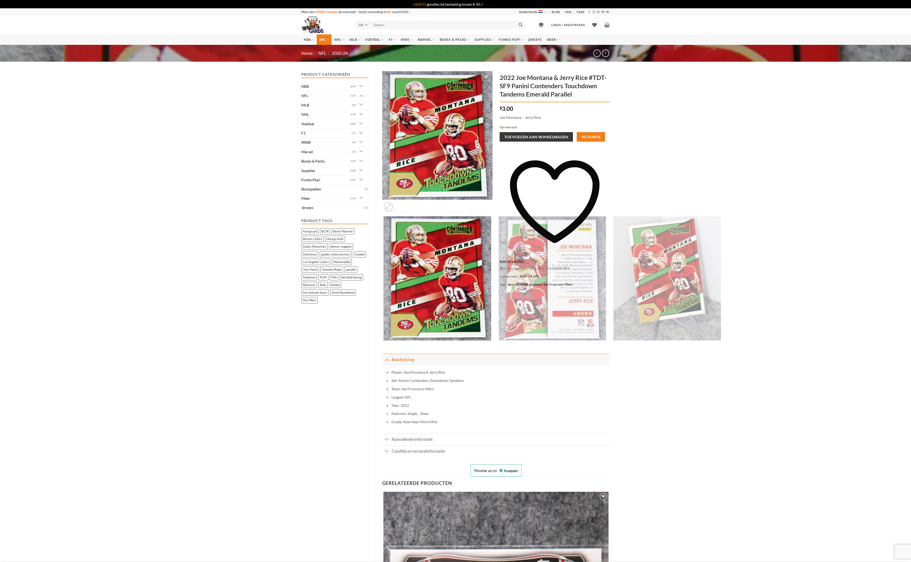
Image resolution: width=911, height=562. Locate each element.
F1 (391, 39)
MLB (353, 39)
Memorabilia (341, 262)
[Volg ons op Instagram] (593, 12)
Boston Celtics (312, 239)
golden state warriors (335, 254)
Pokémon (309, 277)
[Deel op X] (512, 296)
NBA (307, 39)
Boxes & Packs (453, 39)
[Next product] (597, 53)
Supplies (482, 39)
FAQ (568, 12)
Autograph (310, 231)
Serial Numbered (343, 292)
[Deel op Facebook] (504, 296)
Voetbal (372, 39)
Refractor (309, 285)
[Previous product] (605, 53)
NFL (322, 39)
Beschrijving (403, 359)
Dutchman (310, 254)
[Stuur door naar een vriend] (521, 296)
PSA (334, 277)
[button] (568, 25)
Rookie (335, 285)
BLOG (556, 12)
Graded (359, 254)
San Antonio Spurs (315, 292)
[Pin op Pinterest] (529, 296)
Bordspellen (311, 189)
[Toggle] (361, 86)
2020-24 (340, 53)
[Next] (399, 204)
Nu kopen (590, 137)
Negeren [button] (491, 4)
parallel (351, 269)
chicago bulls (335, 239)
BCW (325, 231)
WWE (405, 39)
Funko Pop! (509, 39)
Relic (323, 285)
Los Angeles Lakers (316, 262)
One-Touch (310, 269)
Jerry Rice (514, 284)
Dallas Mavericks (314, 246)
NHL (337, 39)
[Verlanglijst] (594, 25)
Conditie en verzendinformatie (418, 451)
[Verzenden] (520, 25)
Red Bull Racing (351, 277)
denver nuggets (341, 246)
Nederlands (528, 12)
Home (307, 53)
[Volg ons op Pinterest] (602, 12)
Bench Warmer (343, 231)
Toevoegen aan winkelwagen (536, 137)
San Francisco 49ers (558, 284)
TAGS (580, 12)
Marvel (425, 39)
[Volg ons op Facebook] (589, 12)
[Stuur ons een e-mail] (598, 12)
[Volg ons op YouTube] (607, 12)
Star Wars (309, 300)
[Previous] (384, 345)
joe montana (533, 284)
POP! (323, 277)
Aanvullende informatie (412, 439)
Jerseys (535, 39)
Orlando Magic (332, 269)
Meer (551, 39)
